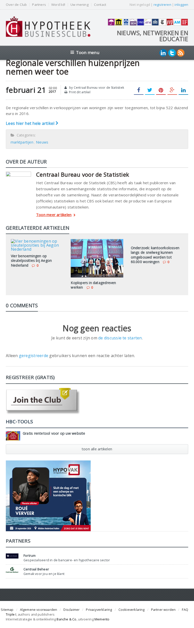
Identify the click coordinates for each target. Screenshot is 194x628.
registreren (162, 4)
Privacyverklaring (99, 609)
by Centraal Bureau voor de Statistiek (96, 87)
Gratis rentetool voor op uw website (54, 433)
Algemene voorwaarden (38, 609)
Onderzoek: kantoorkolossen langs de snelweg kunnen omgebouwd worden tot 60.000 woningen (155, 254)
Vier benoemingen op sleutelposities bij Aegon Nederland (31, 260)
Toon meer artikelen (53, 215)
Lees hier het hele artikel (30, 123)
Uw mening (79, 4)
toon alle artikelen (97, 449)
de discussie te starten (120, 338)
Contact (100, 4)
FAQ (185, 609)
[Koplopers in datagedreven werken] (97, 241)
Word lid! (58, 4)
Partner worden (163, 609)
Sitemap (7, 609)
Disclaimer (71, 609)
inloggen (181, 4)
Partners (39, 4)
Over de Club (16, 4)
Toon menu (88, 52)
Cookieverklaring (131, 609)
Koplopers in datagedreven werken (93, 285)
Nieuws (42, 142)
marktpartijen (22, 142)
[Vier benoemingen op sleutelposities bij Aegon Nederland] (37, 241)
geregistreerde (34, 355)
